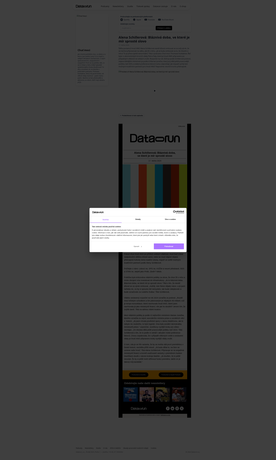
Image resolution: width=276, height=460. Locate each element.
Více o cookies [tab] (170, 219)
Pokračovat (169, 246)
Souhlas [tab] (106, 219)
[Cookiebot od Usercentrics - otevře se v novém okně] (174, 212)
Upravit (136, 246)
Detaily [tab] (138, 219)
